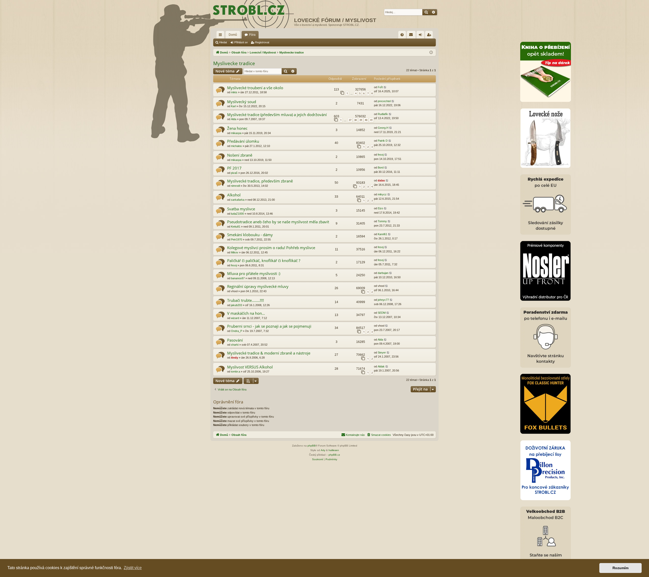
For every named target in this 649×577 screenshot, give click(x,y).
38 (355, 120)
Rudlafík (383, 114)
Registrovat (262, 42)
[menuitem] (402, 35)
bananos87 (238, 278)
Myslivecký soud (241, 101)
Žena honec (237, 128)
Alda (233, 119)
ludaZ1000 (237, 213)
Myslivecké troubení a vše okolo (255, 87)
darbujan (383, 272)
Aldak (381, 366)
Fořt (380, 87)
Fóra (252, 34)
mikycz (382, 194)
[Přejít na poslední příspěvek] (385, 87)
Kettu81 (235, 226)
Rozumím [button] (620, 568)
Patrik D (383, 140)
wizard (235, 318)
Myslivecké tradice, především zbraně (260, 180)
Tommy (382, 221)
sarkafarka (237, 199)
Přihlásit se (241, 42)
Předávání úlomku (243, 141)
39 (360, 120)
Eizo (380, 208)
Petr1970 (236, 239)
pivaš (234, 172)
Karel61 (382, 234)
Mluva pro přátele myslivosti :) (253, 273)
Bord (381, 167)
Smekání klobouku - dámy (250, 234)
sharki (235, 344)
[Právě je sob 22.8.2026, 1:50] (431, 52)
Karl (233, 106)
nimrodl (235, 185)
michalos (236, 145)
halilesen (334, 450)
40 (366, 120)
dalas (381, 180)
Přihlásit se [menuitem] (421, 36)
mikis (234, 92)
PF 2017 (234, 168)
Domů (233, 34)
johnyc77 (383, 299)
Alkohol (234, 194)
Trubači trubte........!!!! (245, 300)
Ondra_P (236, 330)
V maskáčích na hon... (246, 313)
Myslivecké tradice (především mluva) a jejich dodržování (277, 114)
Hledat (223, 42)
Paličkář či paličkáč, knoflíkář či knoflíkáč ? (263, 260)
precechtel (384, 101)
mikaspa (236, 133)
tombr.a (235, 371)
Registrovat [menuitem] (430, 36)
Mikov (234, 252)
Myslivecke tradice (234, 63)
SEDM (382, 312)
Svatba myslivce (241, 208)
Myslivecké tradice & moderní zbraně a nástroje (268, 353)
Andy (234, 357)
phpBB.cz (334, 454)
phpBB (312, 445)
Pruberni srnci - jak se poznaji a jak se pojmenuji (269, 326)
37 (350, 120)
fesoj (381, 154)
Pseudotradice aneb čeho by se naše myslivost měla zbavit (278, 221)
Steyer (382, 352)
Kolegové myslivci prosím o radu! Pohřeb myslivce (271, 247)
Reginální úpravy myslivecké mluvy (258, 286)
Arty (323, 450)
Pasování (235, 340)
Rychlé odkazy (221, 36)
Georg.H (383, 127)
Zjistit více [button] (133, 568)
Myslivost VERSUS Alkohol (250, 366)
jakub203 (236, 305)
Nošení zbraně (239, 155)
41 (371, 120)
